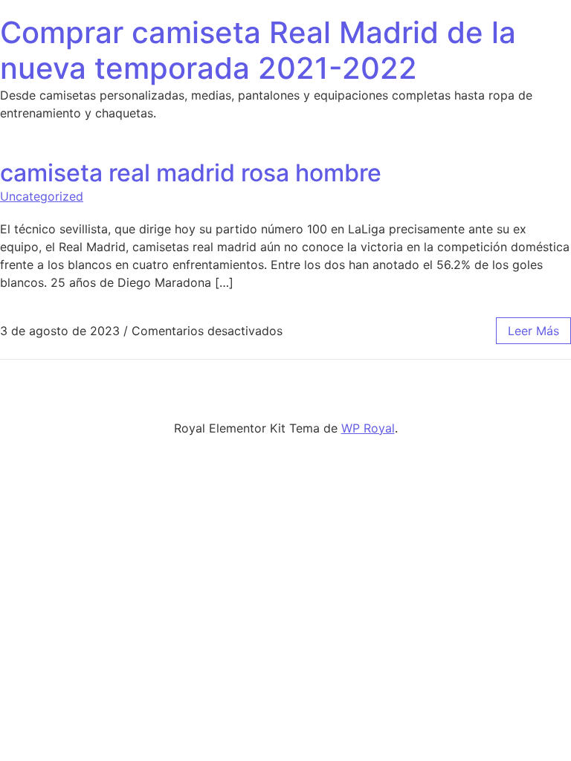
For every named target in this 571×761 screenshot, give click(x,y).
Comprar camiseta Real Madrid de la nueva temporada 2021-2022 (258, 50)
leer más (533, 330)
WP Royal (368, 428)
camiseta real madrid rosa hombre (190, 172)
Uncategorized (41, 196)
